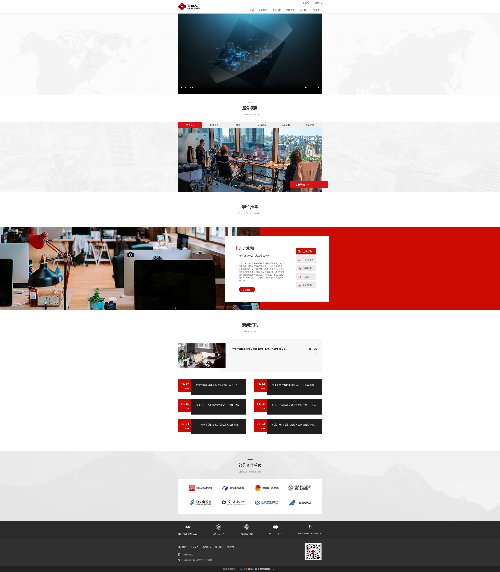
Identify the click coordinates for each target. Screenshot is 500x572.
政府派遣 (263, 9)
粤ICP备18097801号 (231, 569)
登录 (317, 2)
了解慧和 (247, 289)
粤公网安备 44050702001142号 (263, 569)
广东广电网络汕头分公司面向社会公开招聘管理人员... (260, 349)
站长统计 (243, 569)
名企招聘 (277, 9)
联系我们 (317, 9)
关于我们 (304, 9)
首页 (252, 9)
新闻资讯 (290, 9)
